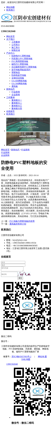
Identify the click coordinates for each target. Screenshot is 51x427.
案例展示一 (17, 100)
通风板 (15, 86)
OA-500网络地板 (19, 83)
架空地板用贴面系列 (21, 70)
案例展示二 (17, 103)
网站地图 (10, 7)
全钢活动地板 (18, 78)
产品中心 (10, 53)
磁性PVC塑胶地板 (20, 64)
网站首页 (10, 36)
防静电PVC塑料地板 (21, 56)
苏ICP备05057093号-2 (21, 356)
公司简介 (16, 45)
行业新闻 (16, 92)
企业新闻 (16, 95)
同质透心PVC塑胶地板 (22, 58)
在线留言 (10, 111)
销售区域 (16, 50)
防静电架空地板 (19, 75)
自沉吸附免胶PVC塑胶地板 (24, 67)
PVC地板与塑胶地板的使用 (22, 221)
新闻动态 (10, 89)
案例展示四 (17, 108)
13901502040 (12, 364)
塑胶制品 (16, 72)
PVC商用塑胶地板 (20, 61)
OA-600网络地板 (19, 81)
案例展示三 (17, 106)
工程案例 (16, 42)
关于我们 (10, 39)
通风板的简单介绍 (17, 224)
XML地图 (25, 359)
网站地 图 (42, 356)
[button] (24, 274)
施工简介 (16, 47)
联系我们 (10, 10)
